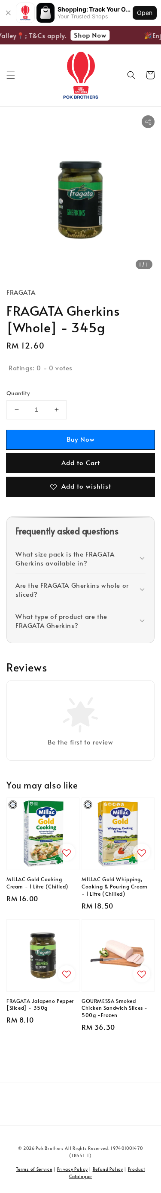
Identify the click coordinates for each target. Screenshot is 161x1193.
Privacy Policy (72, 1169)
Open (144, 12)
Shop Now (88, 34)
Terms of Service (34, 1169)
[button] (10, 75)
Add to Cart (80, 462)
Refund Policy (108, 1169)
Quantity (18, 393)
